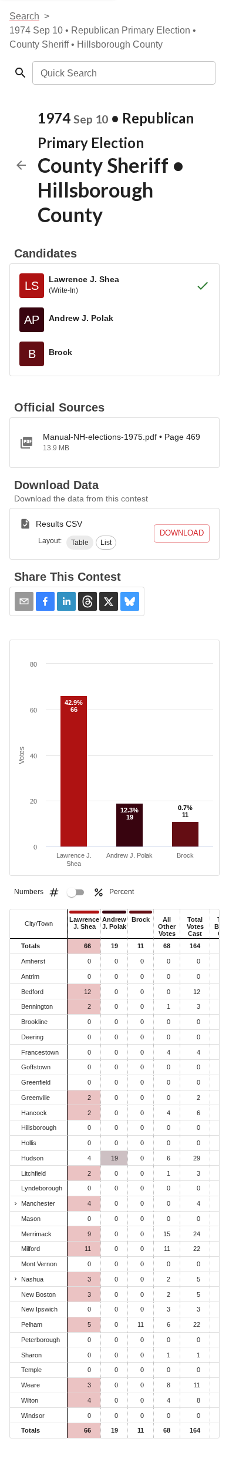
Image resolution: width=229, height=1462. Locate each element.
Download (182, 532)
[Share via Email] (24, 601)
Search (24, 16)
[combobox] (123, 73)
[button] (79, 543)
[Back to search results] (21, 165)
